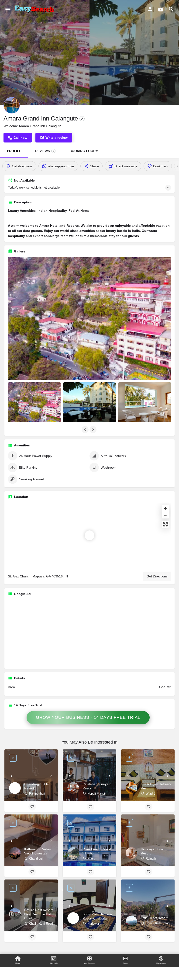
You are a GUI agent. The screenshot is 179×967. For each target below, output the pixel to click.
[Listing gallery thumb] (89, 318)
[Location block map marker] (89, 535)
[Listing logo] (11, 105)
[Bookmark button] (32, 806)
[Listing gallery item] (34, 402)
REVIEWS (44, 151)
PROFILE (14, 151)
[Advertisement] (89, 632)
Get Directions (157, 576)
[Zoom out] (165, 515)
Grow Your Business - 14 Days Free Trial (88, 717)
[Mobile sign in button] (150, 9)
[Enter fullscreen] (165, 524)
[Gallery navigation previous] (86, 429)
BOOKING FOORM (83, 151)
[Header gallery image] (45, 52)
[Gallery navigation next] (93, 429)
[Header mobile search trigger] (171, 9)
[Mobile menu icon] (8, 9)
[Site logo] (35, 9)
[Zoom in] (165, 508)
